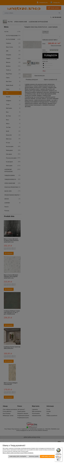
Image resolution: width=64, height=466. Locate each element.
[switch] (58, 460)
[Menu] (61, 448)
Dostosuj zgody (33, 456)
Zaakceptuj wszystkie (48, 456)
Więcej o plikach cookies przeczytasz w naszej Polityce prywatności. (18, 452)
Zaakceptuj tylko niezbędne (17, 456)
